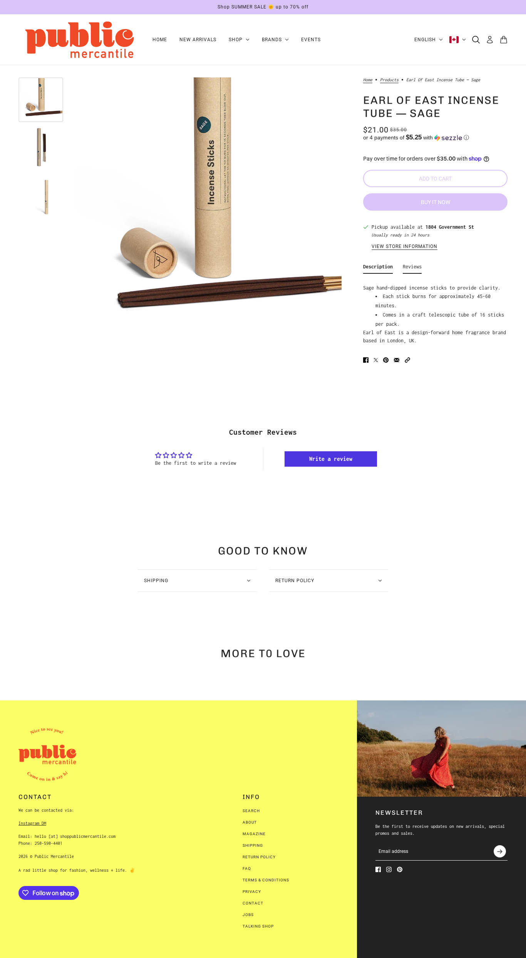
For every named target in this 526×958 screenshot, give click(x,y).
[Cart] (504, 40)
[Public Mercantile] (79, 39)
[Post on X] (375, 360)
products (389, 79)
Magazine (254, 834)
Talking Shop (258, 926)
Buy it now (435, 202)
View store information (404, 246)
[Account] (490, 40)
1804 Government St (449, 227)
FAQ (247, 868)
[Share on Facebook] (366, 360)
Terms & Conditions (266, 880)
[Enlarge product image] (208, 210)
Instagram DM (32, 823)
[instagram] (389, 869)
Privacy (252, 891)
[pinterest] (399, 869)
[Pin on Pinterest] (386, 360)
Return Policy (259, 857)
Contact (253, 903)
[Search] (476, 40)
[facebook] (378, 869)
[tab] (378, 268)
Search (251, 811)
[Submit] (500, 851)
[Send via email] (396, 360)
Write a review (330, 459)
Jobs (248, 915)
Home (367, 79)
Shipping (253, 845)
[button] (435, 137)
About (250, 822)
